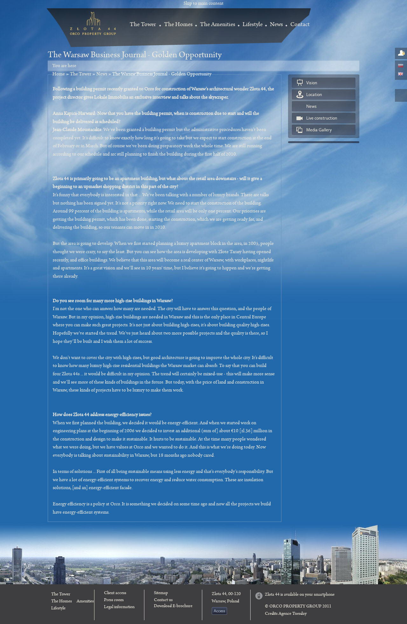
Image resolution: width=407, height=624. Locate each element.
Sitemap (161, 593)
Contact (300, 25)
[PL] (400, 66)
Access (219, 611)
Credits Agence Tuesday (286, 614)
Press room (114, 600)
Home (58, 75)
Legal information (119, 607)
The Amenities (217, 25)
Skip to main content (203, 4)
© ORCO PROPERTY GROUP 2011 (298, 607)
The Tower (143, 25)
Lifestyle (253, 25)
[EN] (400, 74)
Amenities (85, 602)
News (276, 25)
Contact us (163, 600)
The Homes (178, 25)
